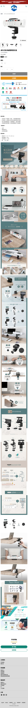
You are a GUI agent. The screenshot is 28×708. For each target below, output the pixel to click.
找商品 (6, 702)
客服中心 (2, 670)
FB (1, 686)
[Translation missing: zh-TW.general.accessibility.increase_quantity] (12, 69)
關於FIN (2, 663)
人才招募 (2, 688)
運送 (1, 674)
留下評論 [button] (14, 647)
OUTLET (14, 703)
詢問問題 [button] (14, 650)
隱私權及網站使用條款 (5, 676)
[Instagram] (6, 695)
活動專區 (11, 702)
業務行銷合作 (3, 684)
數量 (1, 66)
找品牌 (2, 702)
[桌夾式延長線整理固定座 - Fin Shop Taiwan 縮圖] (3, 45)
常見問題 (2, 671)
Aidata (6, 52)
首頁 (2, 13)
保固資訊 (2, 673)
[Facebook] (4, 695)
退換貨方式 (5, 674)
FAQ (15, 702)
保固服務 (23, 702)
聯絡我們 (18, 702)
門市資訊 (2, 662)
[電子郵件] (1, 695)
